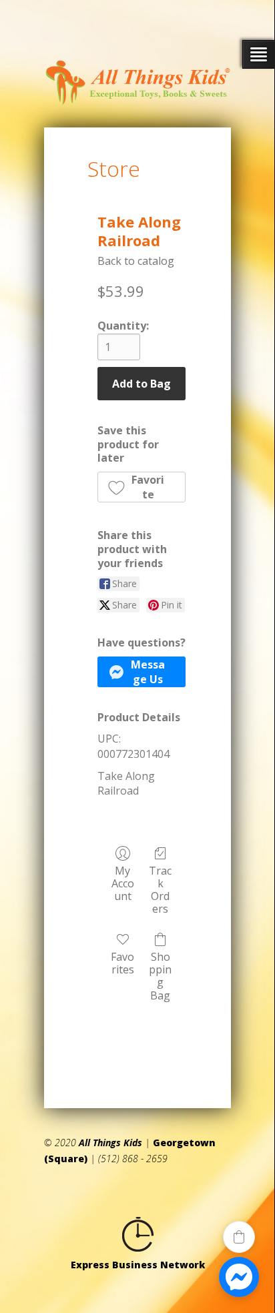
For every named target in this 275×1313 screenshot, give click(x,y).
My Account (122, 883)
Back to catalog (135, 261)
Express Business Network (138, 1264)
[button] (141, 487)
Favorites (122, 962)
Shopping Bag (160, 975)
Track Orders (160, 889)
